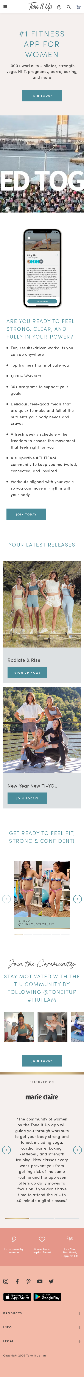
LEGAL (8, 1341)
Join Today (26, 514)
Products (12, 1313)
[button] (77, 899)
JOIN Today (42, 95)
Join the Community (42, 963)
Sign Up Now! (27, 672)
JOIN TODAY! (27, 798)
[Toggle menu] (6, 6)
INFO (7, 1327)
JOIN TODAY (42, 1061)
